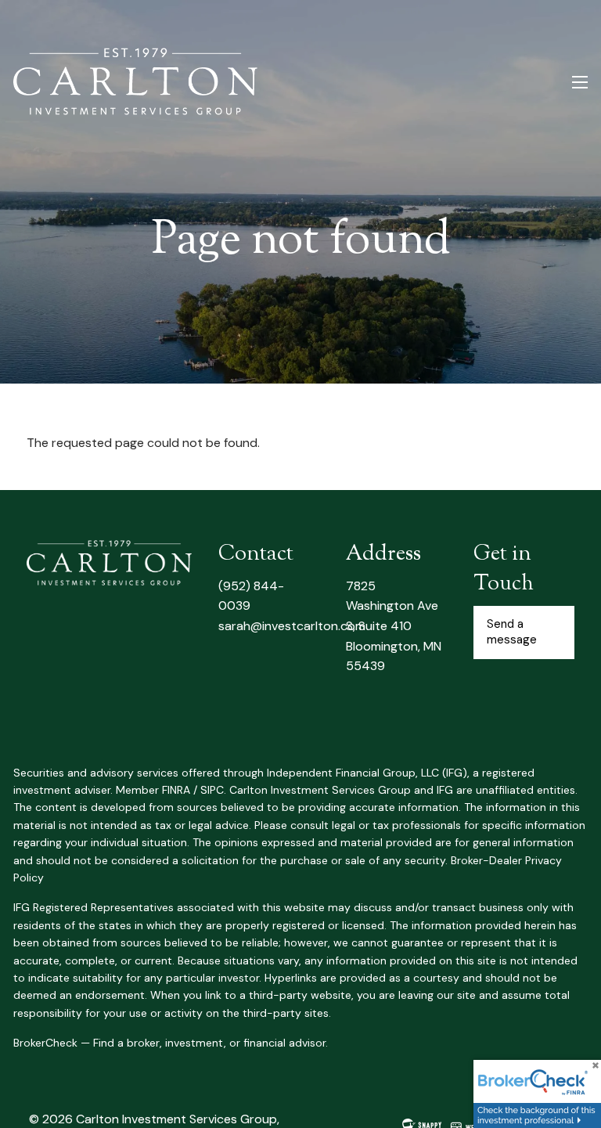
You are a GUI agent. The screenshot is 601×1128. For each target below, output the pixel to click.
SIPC (212, 790)
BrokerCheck (45, 1043)
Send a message (512, 631)
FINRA (176, 790)
